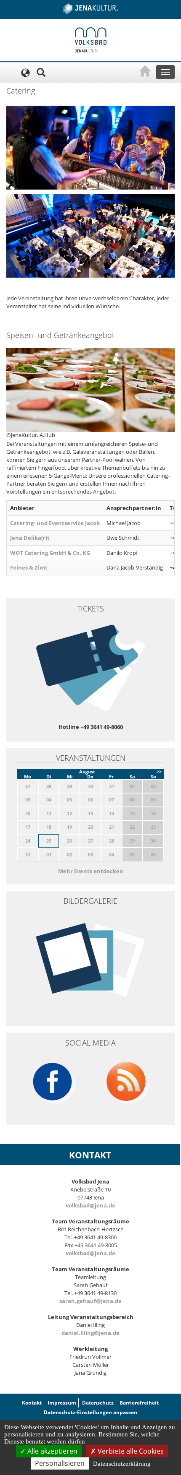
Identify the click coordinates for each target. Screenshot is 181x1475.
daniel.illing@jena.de (90, 1333)
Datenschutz (98, 1402)
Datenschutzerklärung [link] (122, 1463)
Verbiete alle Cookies (130, 1451)
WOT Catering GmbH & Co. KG (50, 553)
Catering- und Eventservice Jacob (55, 523)
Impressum (62, 1402)
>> (159, 771)
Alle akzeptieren (51, 1451)
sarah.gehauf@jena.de (90, 1301)
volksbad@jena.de (90, 1205)
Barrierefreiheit (139, 1402)
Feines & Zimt (29, 567)
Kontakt (32, 1402)
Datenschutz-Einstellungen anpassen (90, 1412)
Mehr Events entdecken (90, 871)
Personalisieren (60, 1463)
